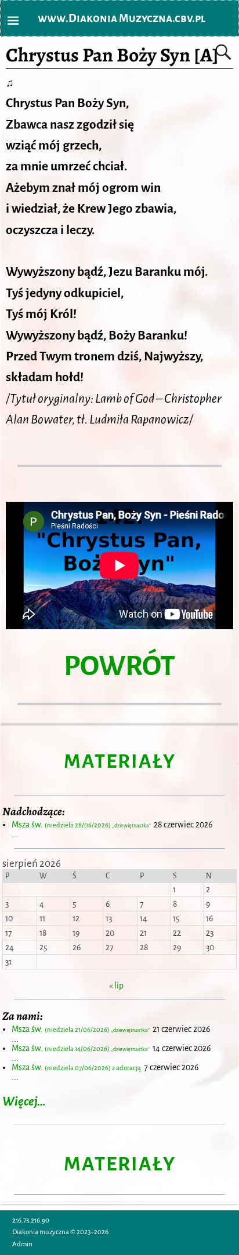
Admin (22, 1244)
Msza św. (82, 824)
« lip (116, 985)
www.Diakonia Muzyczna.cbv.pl (121, 18)
